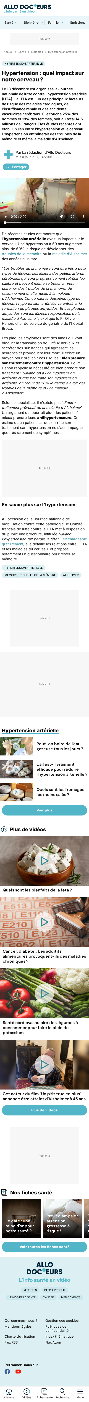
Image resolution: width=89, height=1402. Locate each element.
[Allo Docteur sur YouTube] (18, 1371)
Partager (19, 167)
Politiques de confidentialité (57, 1328)
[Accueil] (44, 1272)
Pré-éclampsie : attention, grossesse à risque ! (62, 1223)
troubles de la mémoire (22, 254)
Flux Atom (53, 1342)
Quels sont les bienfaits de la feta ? (37, 890)
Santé (9, 22)
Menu (80, 1397)
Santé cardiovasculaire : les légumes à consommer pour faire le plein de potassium (40, 1027)
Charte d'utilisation (20, 1336)
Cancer (48, 1297)
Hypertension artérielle (63, 52)
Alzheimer (71, 575)
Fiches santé (45, 1397)
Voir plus (44, 810)
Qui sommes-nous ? (21, 1320)
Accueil (8, 52)
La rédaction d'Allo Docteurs (46, 152)
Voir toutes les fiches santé (45, 1246)
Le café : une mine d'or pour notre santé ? (19, 1225)
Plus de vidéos (28, 829)
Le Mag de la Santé (22, 1297)
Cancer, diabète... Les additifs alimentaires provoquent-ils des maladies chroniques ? (44, 956)
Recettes (30, 1290)
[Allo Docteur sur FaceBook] (7, 1371)
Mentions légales (18, 1326)
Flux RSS (11, 1342)
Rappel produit (54, 1290)
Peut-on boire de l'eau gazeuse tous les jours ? (60, 746)
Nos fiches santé (31, 1193)
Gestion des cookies (62, 1320)
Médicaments (70, 1297)
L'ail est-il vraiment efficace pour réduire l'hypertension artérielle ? (62, 769)
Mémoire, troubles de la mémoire (30, 575)
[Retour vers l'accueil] (44, 8)
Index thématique (59, 1336)
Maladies (37, 52)
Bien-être (31, 22)
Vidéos (26, 1397)
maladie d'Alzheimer (69, 254)
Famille (53, 22)
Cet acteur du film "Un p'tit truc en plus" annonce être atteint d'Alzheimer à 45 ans (44, 1096)
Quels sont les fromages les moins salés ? (60, 792)
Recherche (62, 1397)
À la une (9, 1397)
